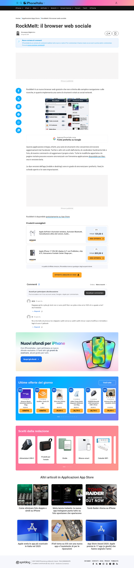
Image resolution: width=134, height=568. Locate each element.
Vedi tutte (107, 382)
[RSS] (117, 564)
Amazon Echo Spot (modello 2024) (110, 402)
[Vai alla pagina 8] (72, 416)
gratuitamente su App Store (58, 217)
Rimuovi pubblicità (67, 81)
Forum (77, 8)
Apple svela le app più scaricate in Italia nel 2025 (33, 545)
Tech (85, 8)
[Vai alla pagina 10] (76, 416)
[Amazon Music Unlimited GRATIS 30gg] (25, 393)
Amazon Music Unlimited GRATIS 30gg (26, 403)
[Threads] (106, 564)
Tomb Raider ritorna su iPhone (101, 508)
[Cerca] (21, 3)
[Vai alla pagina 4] (65, 416)
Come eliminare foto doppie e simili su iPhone (33, 509)
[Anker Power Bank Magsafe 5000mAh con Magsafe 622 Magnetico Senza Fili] (76, 393)
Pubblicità (114, 561)
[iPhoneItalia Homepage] (33, 3)
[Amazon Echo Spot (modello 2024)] (110, 393)
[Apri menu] (44, 3)
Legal (101, 561)
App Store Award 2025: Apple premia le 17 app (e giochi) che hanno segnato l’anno (101, 546)
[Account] (116, 3)
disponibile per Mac (97, 156)
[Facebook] (93, 564)
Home (18, 18)
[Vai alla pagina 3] (63, 416)
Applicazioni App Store (31, 18)
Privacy (107, 561)
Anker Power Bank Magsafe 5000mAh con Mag (76, 403)
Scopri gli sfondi (29, 359)
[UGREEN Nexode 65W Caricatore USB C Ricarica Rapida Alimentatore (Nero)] (93, 393)
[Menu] (17, 3)
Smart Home (66, 8)
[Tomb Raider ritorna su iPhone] (101, 494)
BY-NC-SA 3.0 (50, 563)
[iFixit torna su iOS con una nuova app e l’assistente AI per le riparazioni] (67, 530)
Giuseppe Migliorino (28, 32)
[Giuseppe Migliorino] (18, 33)
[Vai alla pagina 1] (58, 416)
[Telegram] (110, 564)
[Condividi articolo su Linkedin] (19, 106)
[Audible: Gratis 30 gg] (42, 393)
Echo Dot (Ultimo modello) (59, 402)
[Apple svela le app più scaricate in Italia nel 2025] (32, 530)
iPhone (18, 8)
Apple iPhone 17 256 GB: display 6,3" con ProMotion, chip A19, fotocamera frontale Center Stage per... (61, 252)
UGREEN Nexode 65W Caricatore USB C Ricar (93, 403)
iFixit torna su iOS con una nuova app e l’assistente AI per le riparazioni (67, 546)
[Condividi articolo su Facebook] (19, 91)
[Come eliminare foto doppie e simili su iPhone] (32, 494)
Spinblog (44, 561)
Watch (54, 8)
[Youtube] (100, 564)
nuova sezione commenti (36, 45)
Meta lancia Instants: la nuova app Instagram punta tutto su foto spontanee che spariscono (66, 510)
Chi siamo (87, 561)
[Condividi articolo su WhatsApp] (19, 122)
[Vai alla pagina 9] (74, 416)
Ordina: (92, 284)
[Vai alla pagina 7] (70, 416)
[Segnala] (42, 311)
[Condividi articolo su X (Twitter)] (19, 99)
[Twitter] (96, 564)
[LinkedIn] (113, 564)
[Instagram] (103, 564)
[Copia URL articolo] (19, 130)
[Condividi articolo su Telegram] (19, 114)
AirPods (44, 8)
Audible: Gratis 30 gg (43, 402)
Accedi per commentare (94, 293)
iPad (27, 8)
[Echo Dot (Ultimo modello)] (59, 393)
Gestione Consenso (62, 563)
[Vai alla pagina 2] (61, 416)
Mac (35, 8)
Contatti (95, 561)
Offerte (93, 8)
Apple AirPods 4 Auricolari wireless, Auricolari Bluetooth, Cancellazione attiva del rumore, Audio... (60, 233)
